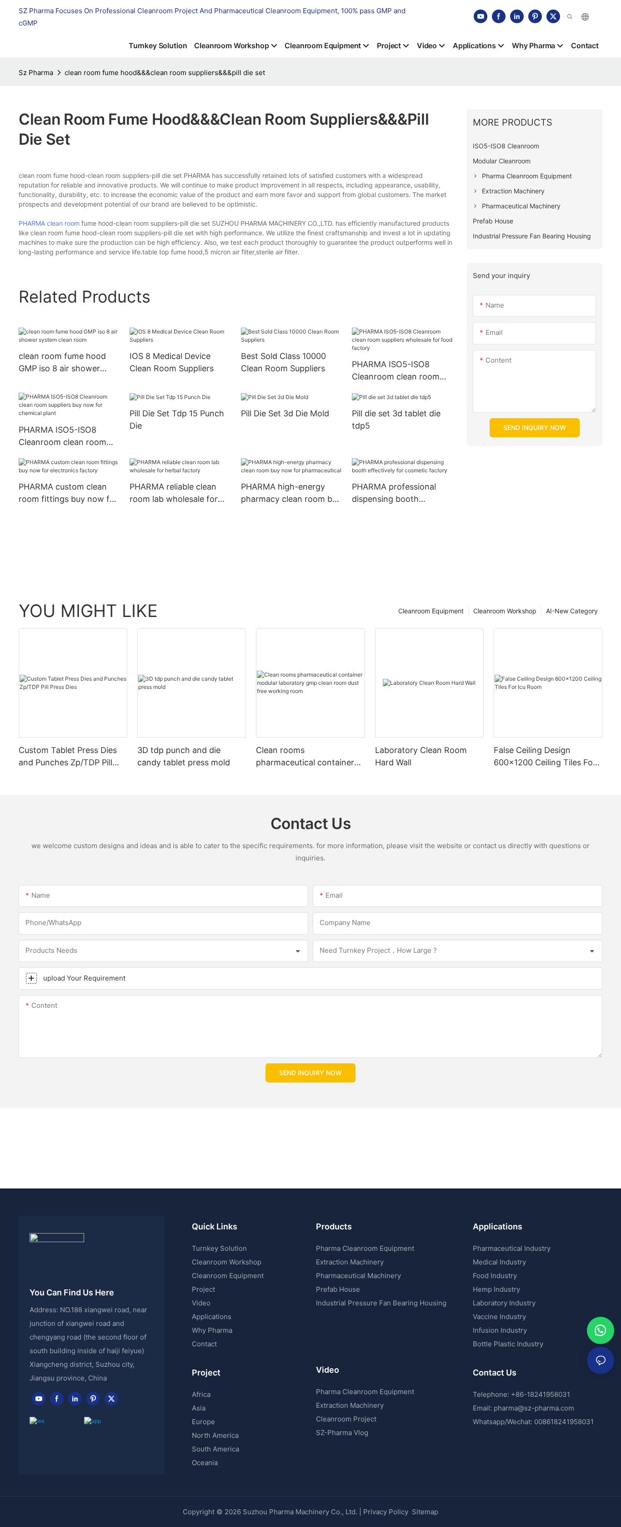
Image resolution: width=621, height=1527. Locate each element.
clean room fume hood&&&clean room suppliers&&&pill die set (165, 72)
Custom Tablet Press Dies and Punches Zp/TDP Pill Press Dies (68, 757)
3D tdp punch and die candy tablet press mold (183, 756)
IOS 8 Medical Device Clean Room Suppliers (172, 362)
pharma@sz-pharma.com (534, 1408)
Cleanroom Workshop (504, 611)
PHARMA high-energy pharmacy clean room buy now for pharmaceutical (291, 493)
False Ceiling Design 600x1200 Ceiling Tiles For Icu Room (545, 757)
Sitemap (424, 1511)
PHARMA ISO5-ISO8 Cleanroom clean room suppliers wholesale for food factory (396, 371)
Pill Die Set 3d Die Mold (285, 413)
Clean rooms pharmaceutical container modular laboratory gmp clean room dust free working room (305, 757)
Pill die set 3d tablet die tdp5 (396, 419)
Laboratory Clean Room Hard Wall (421, 756)
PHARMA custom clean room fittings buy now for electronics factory (68, 493)
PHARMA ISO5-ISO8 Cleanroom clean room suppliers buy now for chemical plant (62, 436)
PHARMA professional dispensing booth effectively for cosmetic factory (397, 493)
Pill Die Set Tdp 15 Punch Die (177, 419)
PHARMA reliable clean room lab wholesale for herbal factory (174, 493)
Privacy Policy (385, 1511)
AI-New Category (572, 611)
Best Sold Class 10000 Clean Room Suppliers (283, 362)
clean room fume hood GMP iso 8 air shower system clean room (62, 362)
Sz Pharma (36, 72)
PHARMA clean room (49, 223)
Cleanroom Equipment (431, 611)
